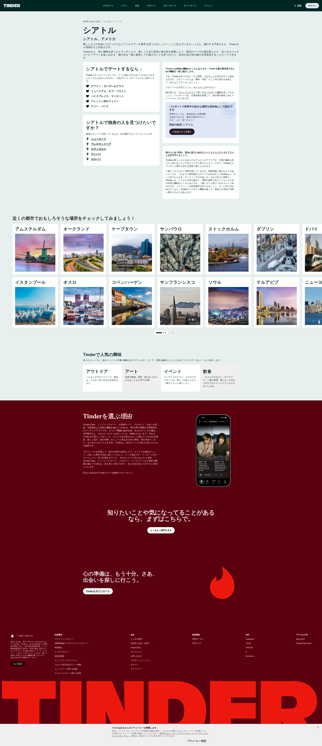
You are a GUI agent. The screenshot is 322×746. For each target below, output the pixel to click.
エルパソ (96, 159)
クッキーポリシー (62, 651)
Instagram (250, 639)
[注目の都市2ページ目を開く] (163, 332)
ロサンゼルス (98, 148)
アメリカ (107, 21)
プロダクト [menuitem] (108, 5)
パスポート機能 (213, 92)
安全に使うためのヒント (196, 152)
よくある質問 (136, 639)
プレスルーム (136, 651)
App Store (300, 639)
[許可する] (317, 727)
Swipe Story (136, 647)
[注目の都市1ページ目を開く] (159, 332)
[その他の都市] (173, 333)
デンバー (96, 154)
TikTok (248, 643)
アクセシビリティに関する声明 (68, 673)
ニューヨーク (98, 138)
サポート (134, 664)
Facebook (250, 656)
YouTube (249, 647)
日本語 (19, 664)
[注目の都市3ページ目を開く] (165, 332)
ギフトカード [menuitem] (190, 5)
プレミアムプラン (186, 92)
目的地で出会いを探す (92, 21)
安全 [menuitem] (137, 5)
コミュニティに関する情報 (66, 669)
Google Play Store (303, 643)
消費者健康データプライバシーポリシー (72, 643)
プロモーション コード (140, 660)
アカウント (209, 76)
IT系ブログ (196, 643)
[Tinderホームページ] (12, 5)
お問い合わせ (136, 656)
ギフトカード (136, 669)
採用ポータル (198, 639)
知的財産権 (59, 656)
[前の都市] (149, 333)
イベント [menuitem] (208, 5)
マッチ (203, 87)
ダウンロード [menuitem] (169, 5)
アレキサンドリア (101, 143)
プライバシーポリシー (64, 639)
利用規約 (58, 647)
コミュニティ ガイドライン (66, 660)
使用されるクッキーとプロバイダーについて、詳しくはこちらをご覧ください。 (160, 734)
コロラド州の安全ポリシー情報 (68, 664)
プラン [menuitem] (124, 5)
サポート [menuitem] (151, 5)
